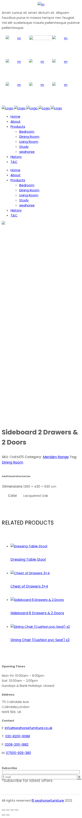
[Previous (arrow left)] (3, 815)
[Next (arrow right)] (8, 815)
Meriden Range (56, 456)
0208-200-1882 (16, 744)
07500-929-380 (18, 752)
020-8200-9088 (17, 736)
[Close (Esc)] (16, 810)
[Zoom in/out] (3, 810)
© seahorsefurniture (47, 800)
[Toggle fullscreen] (8, 810)
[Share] (12, 810)
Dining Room (12, 462)
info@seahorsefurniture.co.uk (28, 728)
